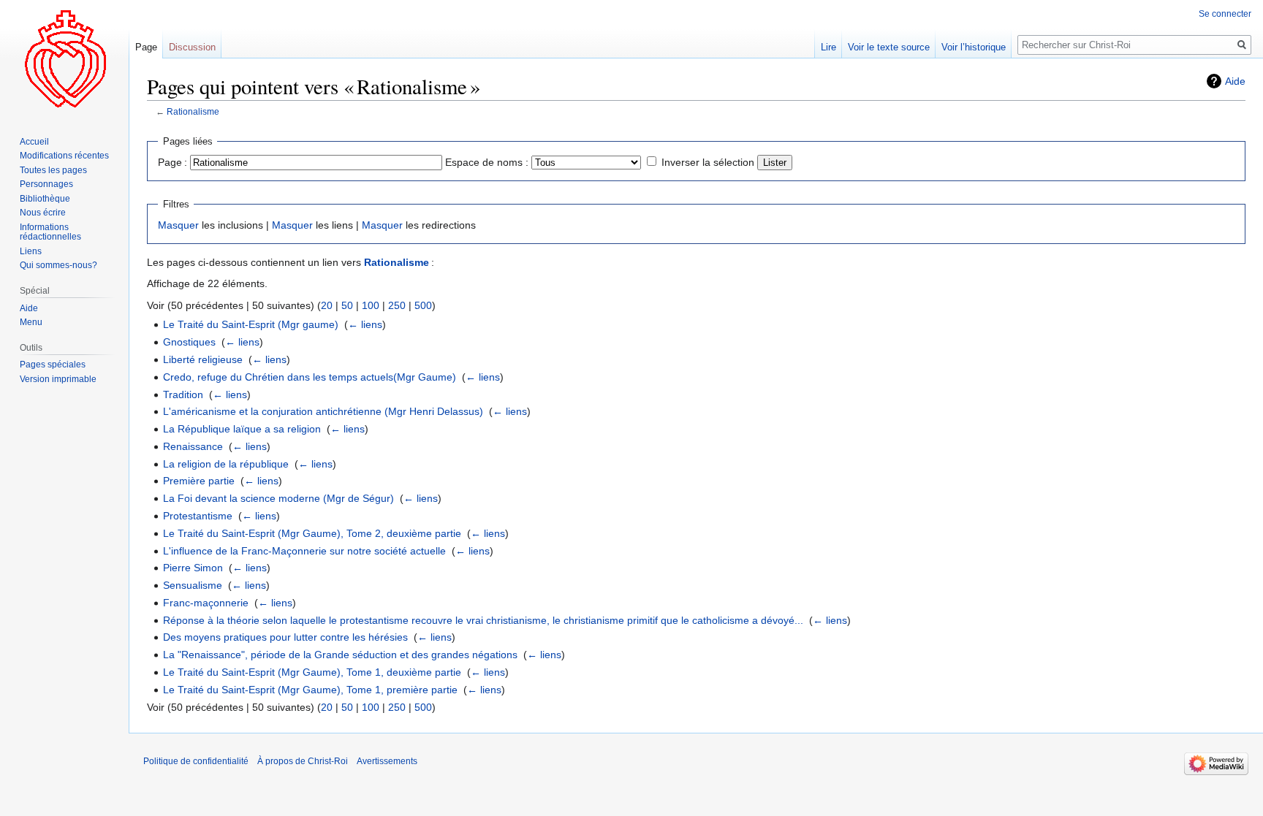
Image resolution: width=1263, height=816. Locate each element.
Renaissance (193, 446)
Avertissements (387, 761)
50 (347, 305)
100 (370, 305)
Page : (172, 162)
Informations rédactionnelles (50, 232)
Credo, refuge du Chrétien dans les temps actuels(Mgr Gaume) (309, 377)
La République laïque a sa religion (242, 429)
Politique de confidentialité (196, 761)
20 (327, 305)
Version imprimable (58, 379)
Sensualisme (192, 585)
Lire (828, 47)
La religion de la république (226, 464)
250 (397, 305)
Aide (1235, 81)
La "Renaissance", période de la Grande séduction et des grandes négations (340, 654)
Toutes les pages (53, 170)
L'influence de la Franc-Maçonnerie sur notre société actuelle (304, 551)
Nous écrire (43, 212)
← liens (365, 324)
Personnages (46, 184)
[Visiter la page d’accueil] (64, 58)
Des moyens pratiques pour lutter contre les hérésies (285, 637)
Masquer (178, 225)
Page (146, 47)
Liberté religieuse (203, 359)
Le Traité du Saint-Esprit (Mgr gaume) (250, 324)
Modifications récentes (64, 155)
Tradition (183, 394)
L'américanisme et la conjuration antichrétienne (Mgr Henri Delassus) (323, 411)
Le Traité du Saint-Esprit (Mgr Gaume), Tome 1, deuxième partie (312, 672)
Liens (31, 251)
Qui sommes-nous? (58, 265)
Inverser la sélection (707, 162)
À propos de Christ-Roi (302, 761)
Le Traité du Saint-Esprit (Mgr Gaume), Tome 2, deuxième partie (312, 533)
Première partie (199, 481)
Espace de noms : (486, 162)
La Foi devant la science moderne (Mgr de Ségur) (278, 498)
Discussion (192, 47)
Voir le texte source (889, 47)
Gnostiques (189, 342)
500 (423, 305)
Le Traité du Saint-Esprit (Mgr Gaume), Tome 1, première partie (310, 689)
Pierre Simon (193, 567)
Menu (31, 322)
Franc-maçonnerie (206, 603)
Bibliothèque (45, 199)
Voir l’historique (973, 47)
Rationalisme (193, 111)
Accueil (34, 142)
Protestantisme (197, 516)
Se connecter (1225, 14)
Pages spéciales (53, 364)
